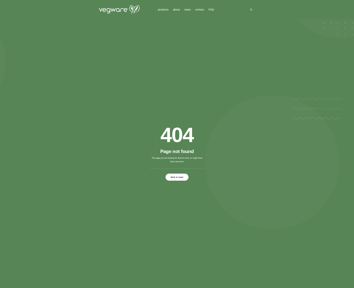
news (187, 9)
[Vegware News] (119, 9)
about (176, 9)
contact (199, 9)
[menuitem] (163, 9)
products (163, 9)
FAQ (211, 9)
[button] (252, 9)
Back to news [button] (177, 177)
